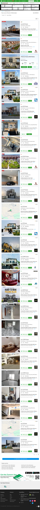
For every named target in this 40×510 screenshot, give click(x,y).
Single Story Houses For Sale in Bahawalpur (28, 467)
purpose (2, 5)
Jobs (1, 497)
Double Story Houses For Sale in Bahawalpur (28, 466)
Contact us (2, 495)
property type (26, 5)
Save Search (36, 12)
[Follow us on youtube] (35, 501)
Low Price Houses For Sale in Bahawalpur (8, 466)
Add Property (12, 501)
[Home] (1, 1)
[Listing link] (20, 29)
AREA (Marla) (33, 5)
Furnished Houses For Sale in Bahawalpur (8, 465)
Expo (11, 498)
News (11, 495)
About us (2, 494)
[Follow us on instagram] (33, 501)
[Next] (38, 454)
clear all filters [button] (9, 15)
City (5, 5)
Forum (11, 497)
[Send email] (21, 35)
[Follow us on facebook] (30, 501)
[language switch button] (35, 1)
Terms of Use (3, 501)
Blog (10, 494)
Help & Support (3, 498)
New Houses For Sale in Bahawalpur (7, 468)
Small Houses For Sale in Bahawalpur (27, 465)
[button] (2, 6)
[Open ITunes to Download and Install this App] (29, 473)
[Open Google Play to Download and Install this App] (36, 473)
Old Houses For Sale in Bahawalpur (7, 467)
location (14, 5)
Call (30, 35)
